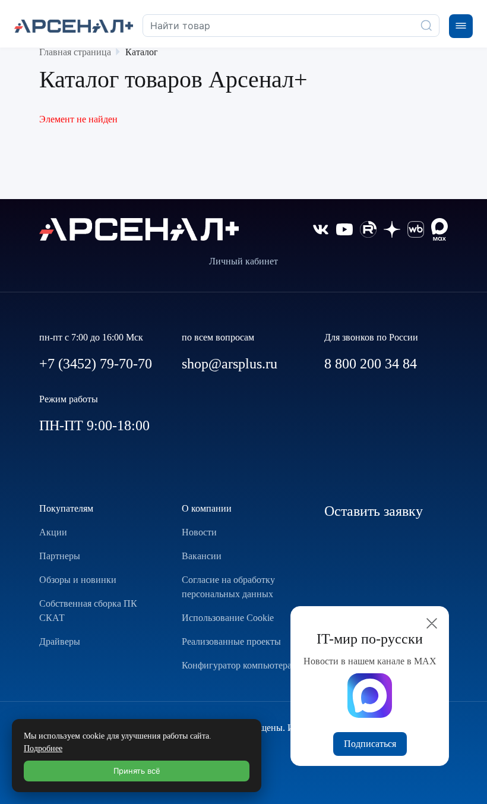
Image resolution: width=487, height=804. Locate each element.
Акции (53, 532)
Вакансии (202, 556)
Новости (199, 532)
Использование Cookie (228, 618)
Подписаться (370, 744)
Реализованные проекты (231, 641)
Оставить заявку (373, 511)
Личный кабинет (243, 261)
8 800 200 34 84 (370, 363)
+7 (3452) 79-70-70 (95, 363)
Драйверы (59, 641)
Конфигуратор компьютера (237, 665)
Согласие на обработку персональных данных (228, 587)
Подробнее (43, 748)
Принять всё (136, 770)
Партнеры (59, 556)
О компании (207, 508)
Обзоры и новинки (77, 580)
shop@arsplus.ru (229, 363)
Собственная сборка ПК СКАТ (88, 610)
